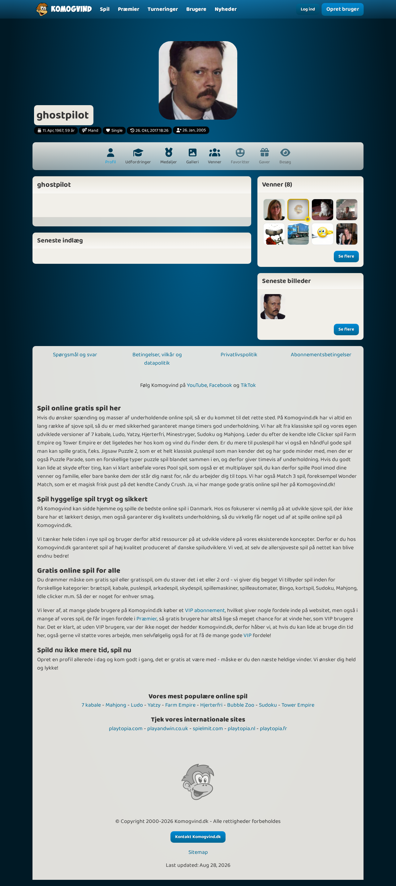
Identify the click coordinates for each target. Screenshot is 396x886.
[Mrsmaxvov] (322, 234)
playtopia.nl (241, 728)
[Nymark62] (322, 210)
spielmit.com (208, 728)
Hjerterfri (211, 705)
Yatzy (154, 705)
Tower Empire (298, 705)
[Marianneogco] (347, 234)
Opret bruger (342, 9)
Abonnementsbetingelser (321, 354)
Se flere (346, 256)
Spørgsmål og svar (75, 354)
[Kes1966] (274, 210)
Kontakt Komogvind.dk (198, 837)
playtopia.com (126, 728)
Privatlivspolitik (239, 354)
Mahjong (115, 705)
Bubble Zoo (240, 705)
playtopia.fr (273, 728)
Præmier (146, 618)
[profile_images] (273, 306)
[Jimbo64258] (274, 234)
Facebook (220, 385)
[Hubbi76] (347, 210)
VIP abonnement (205, 610)
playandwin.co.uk (167, 728)
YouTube (197, 385)
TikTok (248, 385)
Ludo (137, 705)
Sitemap (198, 852)
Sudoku (268, 705)
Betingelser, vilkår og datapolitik (157, 358)
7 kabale (91, 705)
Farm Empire (180, 705)
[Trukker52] (298, 234)
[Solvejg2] (298, 210)
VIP (247, 635)
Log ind (308, 9)
